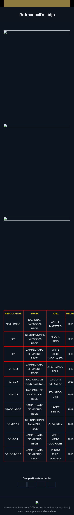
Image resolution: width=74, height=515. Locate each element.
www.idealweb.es (46, 511)
